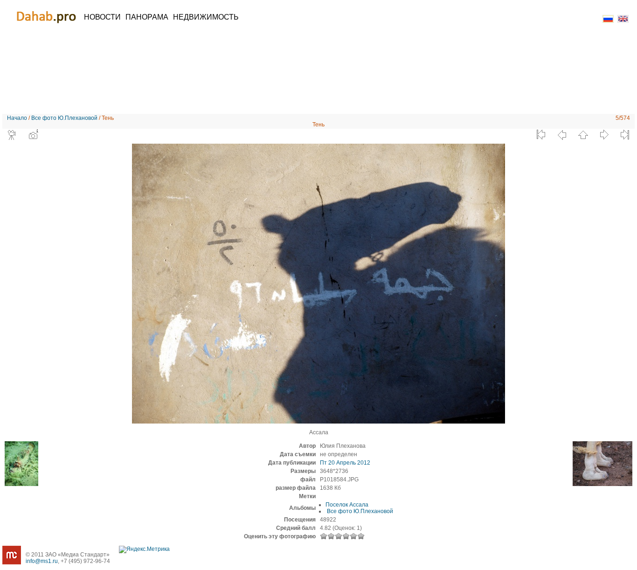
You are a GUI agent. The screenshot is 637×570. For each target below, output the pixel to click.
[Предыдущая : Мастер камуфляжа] (562, 135)
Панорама (146, 17)
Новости (102, 17)
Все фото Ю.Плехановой (64, 118)
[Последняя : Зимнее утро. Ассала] (625, 135)
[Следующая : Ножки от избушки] (604, 135)
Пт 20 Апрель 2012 (345, 462)
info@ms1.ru (42, 561)
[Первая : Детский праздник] (541, 135)
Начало (17, 118)
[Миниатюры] (583, 135)
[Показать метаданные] (33, 135)
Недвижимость (206, 17)
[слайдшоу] (12, 135)
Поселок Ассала (346, 504)
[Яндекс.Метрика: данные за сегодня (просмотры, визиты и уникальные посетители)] (144, 549)
